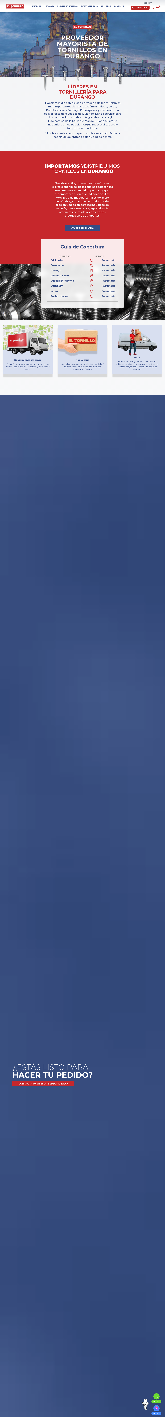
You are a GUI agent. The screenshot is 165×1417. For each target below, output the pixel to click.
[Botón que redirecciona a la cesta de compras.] (157, 7)
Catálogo (36, 6)
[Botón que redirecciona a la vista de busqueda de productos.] (153, 8)
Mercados (49, 6)
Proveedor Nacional (67, 6)
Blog (108, 6)
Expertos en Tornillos (92, 6)
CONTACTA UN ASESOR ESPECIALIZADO (43, 1083)
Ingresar (147, 3)
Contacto (119, 6)
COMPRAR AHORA (82, 228)
